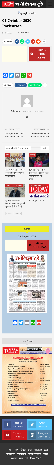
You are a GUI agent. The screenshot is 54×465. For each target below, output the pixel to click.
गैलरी (45, 454)
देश (7, 155)
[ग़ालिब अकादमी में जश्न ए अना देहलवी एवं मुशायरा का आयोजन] (15, 160)
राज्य (30, 449)
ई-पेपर (27, 229)
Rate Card (27, 340)
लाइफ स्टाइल (34, 454)
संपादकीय (21, 454)
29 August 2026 (27, 236)
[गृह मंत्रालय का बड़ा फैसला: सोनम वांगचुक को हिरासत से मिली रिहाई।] (15, 190)
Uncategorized (14, 186)
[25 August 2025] (39, 190)
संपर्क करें (23, 458)
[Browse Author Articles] (27, 101)
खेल (46, 449)
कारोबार (38, 449)
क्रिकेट (32, 155)
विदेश (23, 449)
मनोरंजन (10, 454)
